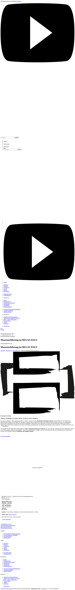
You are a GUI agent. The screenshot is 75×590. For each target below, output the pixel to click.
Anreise (5, 322)
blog (5, 148)
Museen (5, 290)
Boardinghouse (7, 301)
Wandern (6, 286)
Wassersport (6, 287)
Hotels (5, 300)
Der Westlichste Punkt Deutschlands (12, 533)
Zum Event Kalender (5, 436)
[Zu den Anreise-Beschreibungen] (6, 528)
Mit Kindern (6, 291)
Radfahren (6, 285)
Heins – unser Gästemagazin (10, 319)
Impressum (6, 323)
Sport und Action (7, 294)
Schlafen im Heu (7, 312)
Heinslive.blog (7, 537)
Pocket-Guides (7, 321)
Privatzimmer (7, 304)
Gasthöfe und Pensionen (9, 303)
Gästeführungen (7, 295)
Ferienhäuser (6, 305)
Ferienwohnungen (8, 306)
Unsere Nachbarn (8, 536)
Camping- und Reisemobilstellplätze (12, 309)
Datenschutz (6, 326)
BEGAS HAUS (12, 514)
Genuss (5, 288)
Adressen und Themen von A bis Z (12, 318)
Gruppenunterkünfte (8, 310)
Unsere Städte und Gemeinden (11, 535)
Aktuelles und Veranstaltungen (11, 317)
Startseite (3, 350)
